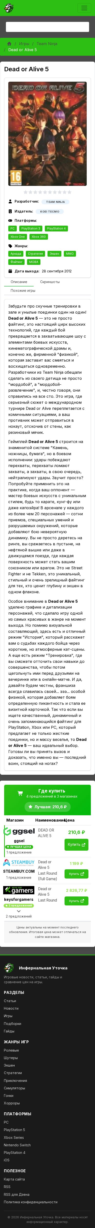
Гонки (8, 1095)
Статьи (10, 1001)
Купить (74, 844)
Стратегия (35, 253)
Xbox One (17, 236)
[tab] (19, 282)
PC (12, 228)
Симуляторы (14, 1088)
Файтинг (16, 262)
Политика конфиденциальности (30, 1202)
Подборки (12, 1024)
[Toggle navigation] (84, 8)
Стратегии (13, 1073)
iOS (7, 1160)
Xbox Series (14, 1137)
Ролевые (11, 1050)
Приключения (15, 1080)
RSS (7, 1187)
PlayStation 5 (14, 1130)
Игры (24, 43)
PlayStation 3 (30, 228)
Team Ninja (47, 43)
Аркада (15, 253)
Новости (11, 1008)
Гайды (9, 1031)
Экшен (54, 253)
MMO (70, 253)
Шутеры (11, 1058)
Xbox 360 (39, 236)
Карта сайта (14, 1179)
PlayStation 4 (56, 228)
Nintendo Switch (17, 1145)
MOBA (33, 262)
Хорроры (12, 1103)
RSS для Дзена (16, 1194)
